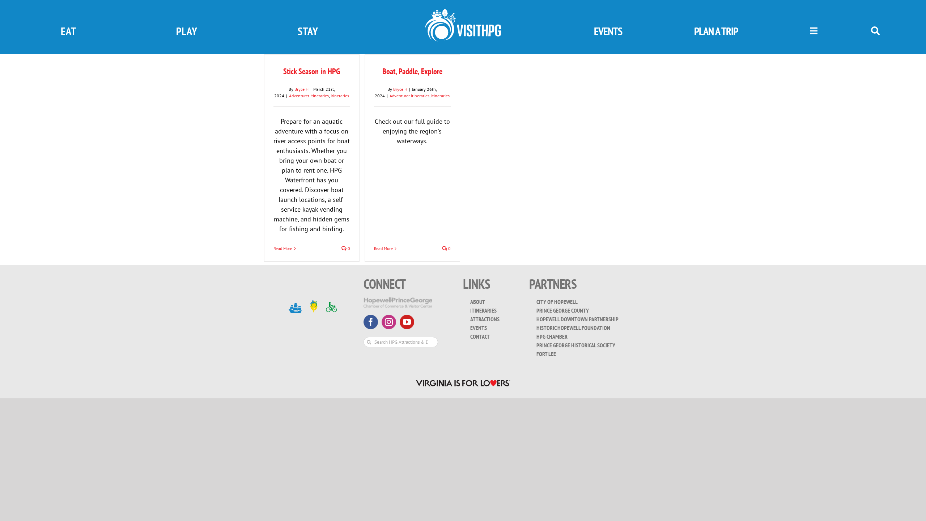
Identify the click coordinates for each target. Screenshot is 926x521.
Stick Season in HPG (311, 71)
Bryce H (301, 89)
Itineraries (340, 95)
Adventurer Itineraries (309, 95)
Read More (383, 248)
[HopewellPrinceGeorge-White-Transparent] (398, 300)
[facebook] (371, 322)
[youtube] (407, 322)
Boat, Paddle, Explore (412, 71)
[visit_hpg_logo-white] (463, 12)
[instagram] (389, 322)
